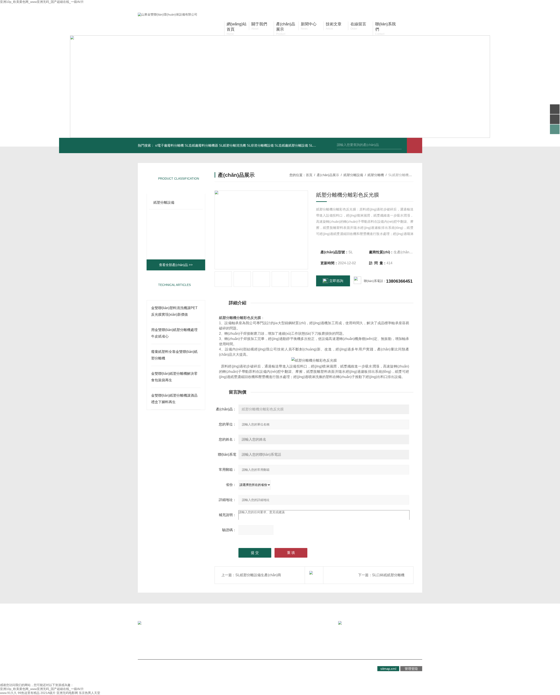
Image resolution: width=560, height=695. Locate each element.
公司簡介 (154, 640)
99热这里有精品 (29, 693)
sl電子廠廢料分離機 (169, 145)
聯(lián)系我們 (237, 640)
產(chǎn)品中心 (199, 640)
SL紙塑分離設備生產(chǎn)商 (258, 575)
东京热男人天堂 (89, 693)
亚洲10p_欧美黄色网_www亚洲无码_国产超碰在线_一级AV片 (42, 2)
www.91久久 (8, 693)
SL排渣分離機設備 (260, 145)
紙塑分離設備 (163, 202)
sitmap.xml (388, 668)
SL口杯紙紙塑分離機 (388, 575)
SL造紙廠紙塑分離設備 (291, 145)
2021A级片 (48, 693)
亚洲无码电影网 (67, 693)
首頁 (309, 175)
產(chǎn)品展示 (328, 175)
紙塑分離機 (376, 175)
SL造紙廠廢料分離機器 (201, 145)
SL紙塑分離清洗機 (232, 145)
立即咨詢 (336, 281)
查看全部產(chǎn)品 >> (176, 265)
